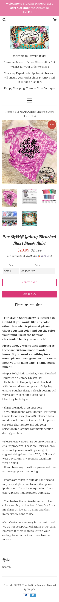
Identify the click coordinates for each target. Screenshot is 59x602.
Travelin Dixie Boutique (34, 585)
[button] (29, 256)
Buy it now (29, 294)
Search (6, 567)
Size (11, 265)
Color (37, 265)
